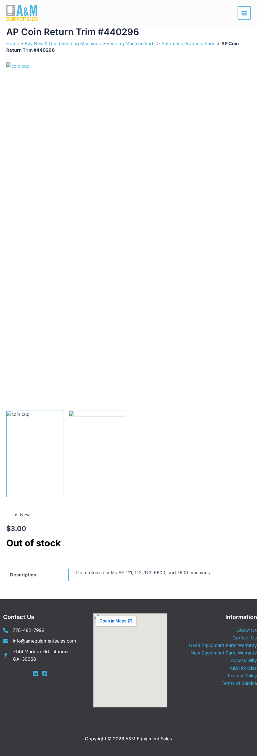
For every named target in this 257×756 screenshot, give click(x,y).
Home (12, 43)
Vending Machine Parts (131, 43)
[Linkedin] (35, 673)
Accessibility (244, 660)
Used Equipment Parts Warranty (223, 645)
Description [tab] (23, 575)
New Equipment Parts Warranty (224, 653)
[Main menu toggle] (244, 12)
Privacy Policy (242, 676)
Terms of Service (239, 683)
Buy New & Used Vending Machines (63, 43)
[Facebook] (45, 673)
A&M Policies (243, 668)
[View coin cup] (35, 454)
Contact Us (245, 638)
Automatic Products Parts (188, 43)
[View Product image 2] (97, 454)
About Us (247, 630)
